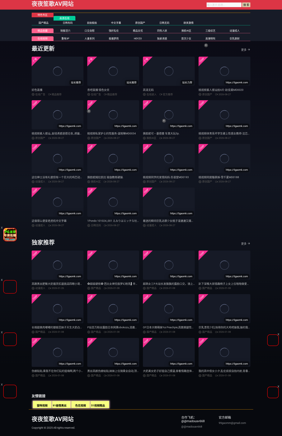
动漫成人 (235, 30)
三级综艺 (210, 30)
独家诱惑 (162, 38)
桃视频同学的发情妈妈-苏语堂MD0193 (166, 177)
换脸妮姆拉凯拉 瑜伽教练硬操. (105, 177)
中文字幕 (116, 22)
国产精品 (44, 22)
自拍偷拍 (92, 22)
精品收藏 (43, 30)
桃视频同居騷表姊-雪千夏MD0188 (219, 177)
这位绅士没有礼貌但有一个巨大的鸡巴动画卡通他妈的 (64, 177)
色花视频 (80, 405)
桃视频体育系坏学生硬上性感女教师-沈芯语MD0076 (230, 133)
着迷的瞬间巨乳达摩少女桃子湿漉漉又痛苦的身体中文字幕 (178, 220)
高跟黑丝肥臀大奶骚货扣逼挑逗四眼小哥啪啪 (58, 283)
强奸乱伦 (114, 30)
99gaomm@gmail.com (232, 422)
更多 (244, 49)
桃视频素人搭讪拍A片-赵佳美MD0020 (221, 89)
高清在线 (64, 18)
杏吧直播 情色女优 (98, 89)
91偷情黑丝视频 (62, 405)
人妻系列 (90, 38)
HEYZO (138, 38)
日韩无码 (164, 22)
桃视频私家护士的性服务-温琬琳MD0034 (111, 133)
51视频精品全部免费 (103, 405)
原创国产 (140, 22)
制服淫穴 (65, 30)
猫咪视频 (42, 405)
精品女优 (138, 30)
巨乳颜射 (235, 38)
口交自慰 (90, 30)
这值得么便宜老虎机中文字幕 (49, 220)
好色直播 (37, 89)
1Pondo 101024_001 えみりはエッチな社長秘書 (116, 220)
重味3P (65, 38)
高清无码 (148, 89)
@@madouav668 (191, 426)
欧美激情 (189, 22)
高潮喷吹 (210, 38)
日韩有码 (68, 22)
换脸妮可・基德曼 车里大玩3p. (161, 133)
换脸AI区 (186, 30)
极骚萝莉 (114, 38)
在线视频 (43, 38)
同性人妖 (162, 30)
